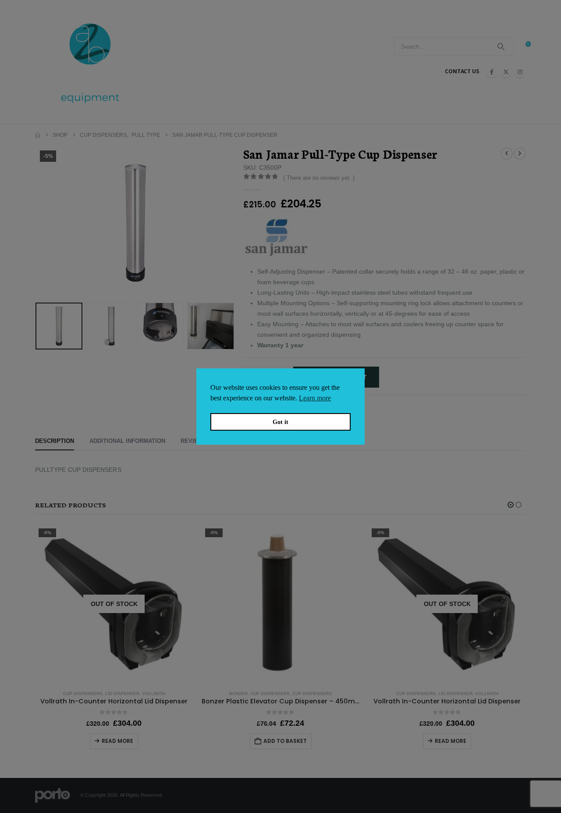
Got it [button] (280, 421)
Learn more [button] (315, 398)
